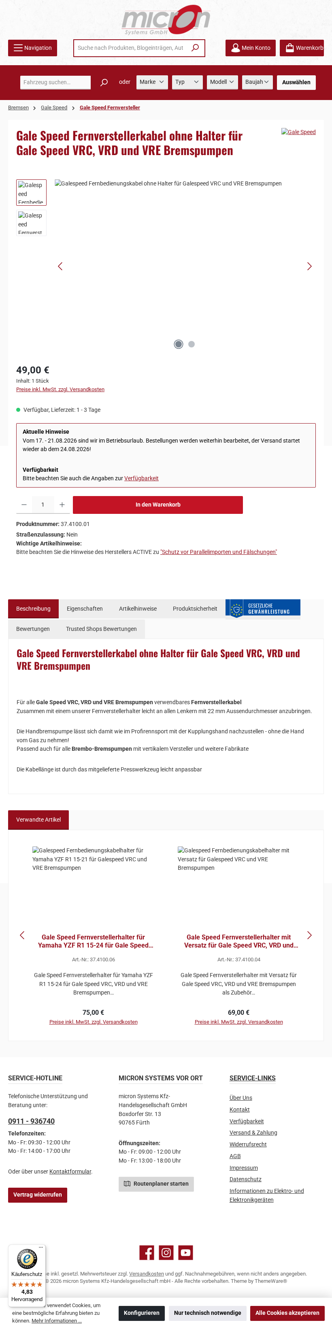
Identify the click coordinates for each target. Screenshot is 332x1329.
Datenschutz (246, 1179)
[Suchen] (195, 48)
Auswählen (296, 82)
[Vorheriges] (61, 266)
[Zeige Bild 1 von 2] (178, 344)
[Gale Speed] (298, 132)
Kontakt (240, 1109)
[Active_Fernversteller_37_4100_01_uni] (185, 266)
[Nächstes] (309, 266)
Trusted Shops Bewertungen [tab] (101, 629)
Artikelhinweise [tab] (138, 608)
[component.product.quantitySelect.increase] (62, 505)
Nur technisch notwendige (207, 1313)
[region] (166, 266)
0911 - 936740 (31, 1121)
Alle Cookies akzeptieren (287, 1313)
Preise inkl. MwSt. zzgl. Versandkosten (60, 389)
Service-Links (253, 1078)
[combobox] (130, 48)
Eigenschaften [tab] (85, 608)
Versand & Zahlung (253, 1132)
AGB (235, 1156)
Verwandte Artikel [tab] (38, 819)
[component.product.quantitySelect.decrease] (24, 505)
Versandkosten (146, 1274)
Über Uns (241, 1098)
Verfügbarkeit (141, 478)
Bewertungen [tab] (33, 629)
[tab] (33, 609)
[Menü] (41, 1249)
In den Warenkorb (158, 504)
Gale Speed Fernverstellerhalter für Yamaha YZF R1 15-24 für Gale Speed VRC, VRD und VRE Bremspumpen (93, 941)
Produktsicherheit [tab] (195, 608)
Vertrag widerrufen (37, 1194)
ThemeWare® (271, 1281)
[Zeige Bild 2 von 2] (191, 344)
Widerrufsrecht (248, 1144)
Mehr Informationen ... (57, 1321)
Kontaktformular (70, 1171)
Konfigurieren (142, 1313)
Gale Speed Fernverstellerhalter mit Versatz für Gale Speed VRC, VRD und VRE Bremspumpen (239, 941)
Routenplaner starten (160, 1183)
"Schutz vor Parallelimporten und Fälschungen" (218, 552)
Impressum (244, 1168)
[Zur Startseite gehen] (166, 19)
